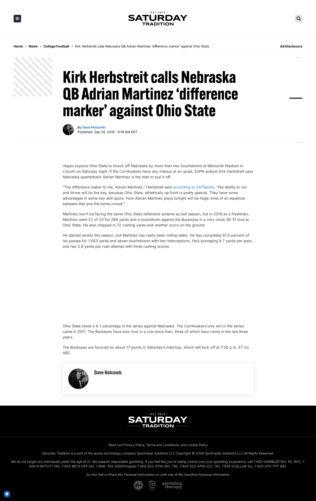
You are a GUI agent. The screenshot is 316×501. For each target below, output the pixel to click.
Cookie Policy (197, 445)
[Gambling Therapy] (172, 485)
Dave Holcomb (93, 127)
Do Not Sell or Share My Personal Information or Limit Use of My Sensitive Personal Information (158, 474)
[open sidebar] (17, 18)
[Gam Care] (152, 485)
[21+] (138, 485)
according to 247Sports (193, 187)
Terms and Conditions (162, 445)
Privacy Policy (133, 445)
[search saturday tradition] (298, 18)
